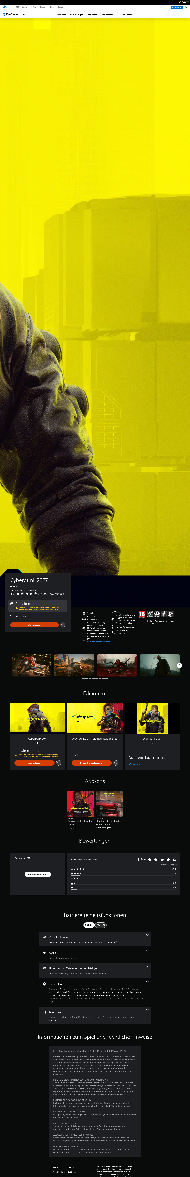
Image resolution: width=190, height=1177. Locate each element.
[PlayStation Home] (5, 7)
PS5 (17, 7)
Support (61, 7)
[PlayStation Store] (15, 14)
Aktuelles (61, 14)
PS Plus (33, 7)
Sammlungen (76, 14)
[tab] (89, 925)
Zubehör (43, 7)
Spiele (24, 7)
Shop (11, 7)
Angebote (92, 14)
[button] (98, 641)
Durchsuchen (126, 14)
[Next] (179, 665)
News (52, 7)
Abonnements (108, 14)
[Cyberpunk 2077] (31, 665)
